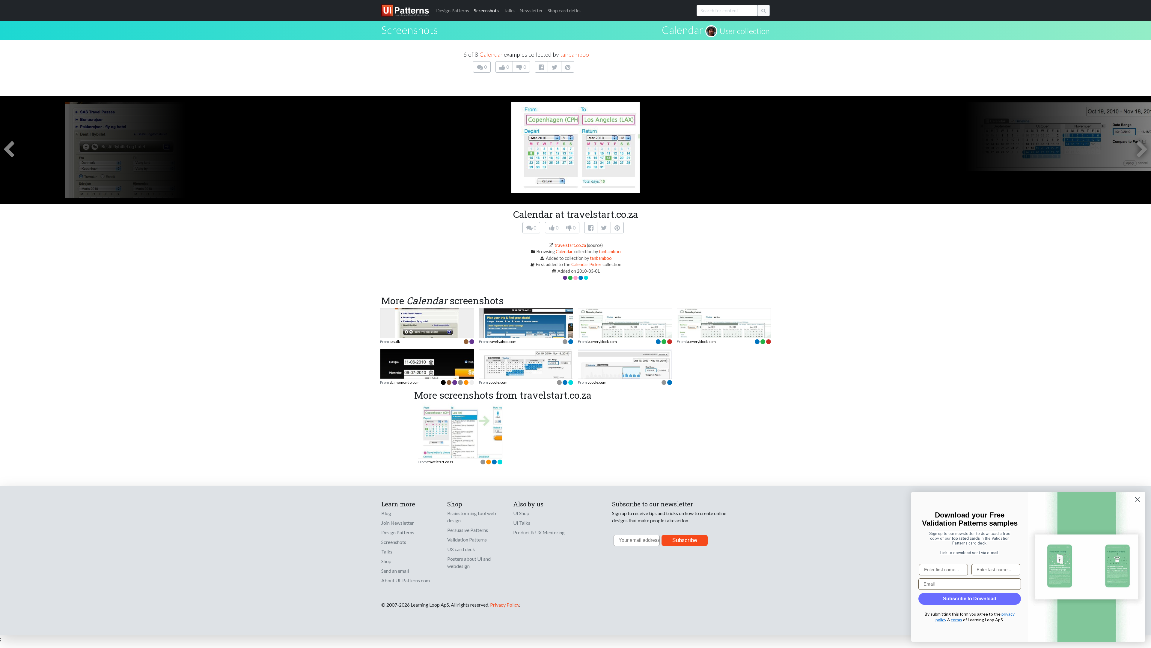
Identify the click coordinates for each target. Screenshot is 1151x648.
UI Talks (521, 523)
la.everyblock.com (602, 341)
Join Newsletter (397, 523)
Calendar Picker (586, 264)
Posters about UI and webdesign (469, 562)
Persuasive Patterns (467, 530)
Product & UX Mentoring (539, 532)
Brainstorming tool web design (471, 516)
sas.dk (395, 341)
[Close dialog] (1137, 499)
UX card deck (461, 549)
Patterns (452, 10)
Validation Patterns (467, 539)
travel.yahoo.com (502, 341)
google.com (498, 382)
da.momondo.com (405, 382)
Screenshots (486, 10)
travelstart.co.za (570, 245)
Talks (509, 10)
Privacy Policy (504, 605)
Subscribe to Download (969, 598)
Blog (386, 513)
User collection (744, 31)
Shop (386, 561)
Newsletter (531, 10)
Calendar (682, 29)
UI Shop (521, 513)
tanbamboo (574, 54)
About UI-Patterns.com (405, 580)
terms (956, 619)
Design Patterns (397, 532)
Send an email (395, 571)
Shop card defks (564, 10)
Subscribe (684, 540)
